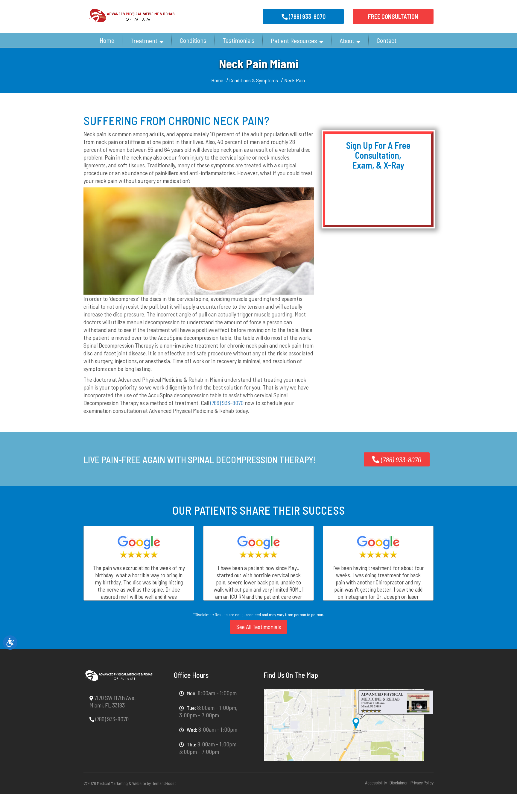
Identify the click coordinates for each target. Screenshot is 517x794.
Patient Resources (294, 40)
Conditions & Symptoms (253, 80)
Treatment (143, 40)
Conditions (193, 40)
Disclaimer (399, 782)
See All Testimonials (258, 626)
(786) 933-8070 (227, 402)
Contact (386, 40)
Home (107, 40)
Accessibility (376, 782)
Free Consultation (393, 16)
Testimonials (239, 40)
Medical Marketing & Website (121, 783)
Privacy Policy (422, 782)
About (347, 40)
